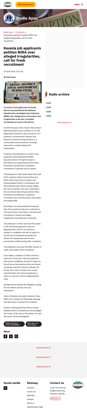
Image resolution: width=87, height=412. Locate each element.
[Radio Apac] (8, 4)
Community (20, 32)
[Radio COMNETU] (77, 385)
